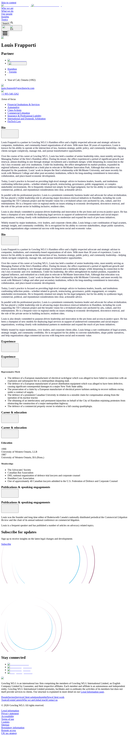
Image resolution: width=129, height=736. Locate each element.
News (50, 697)
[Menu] (5, 33)
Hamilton (12, 69)
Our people (6, 14)
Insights (5, 16)
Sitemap (5, 724)
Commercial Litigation (19, 113)
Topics (4, 19)
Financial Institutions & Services (24, 104)
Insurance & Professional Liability (24, 115)
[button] (31, 5)
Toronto (13, 71)
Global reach (40, 700)
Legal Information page (92, 691)
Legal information (10, 710)
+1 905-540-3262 (10, 93)
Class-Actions (14, 110)
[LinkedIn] (17, 60)
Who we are (7, 8)
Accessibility (7, 716)
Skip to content (8, 2)
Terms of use (7, 719)
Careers (18, 700)
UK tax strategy (9, 733)
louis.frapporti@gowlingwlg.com (17, 88)
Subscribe (6, 544)
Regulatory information (12, 727)
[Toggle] (10, 133)
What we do (7, 11)
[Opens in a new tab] (18, 664)
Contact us (52, 700)
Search (6, 23)
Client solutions (31, 697)
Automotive (13, 107)
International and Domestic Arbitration (27, 118)
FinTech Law (14, 121)
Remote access (8, 730)
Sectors (11, 697)
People (4, 697)
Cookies (5, 722)
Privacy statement (10, 713)
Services (19, 697)
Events (11, 700)
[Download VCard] (17, 63)
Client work (58, 697)
